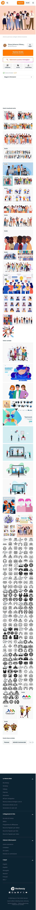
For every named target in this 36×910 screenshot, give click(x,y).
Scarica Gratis (18, 52)
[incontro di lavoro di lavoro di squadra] (18, 315)
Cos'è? (15, 73)
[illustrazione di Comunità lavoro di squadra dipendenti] (26, 570)
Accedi (27, 2)
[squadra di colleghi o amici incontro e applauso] (9, 599)
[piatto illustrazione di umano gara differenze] (8, 191)
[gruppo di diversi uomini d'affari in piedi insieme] (12, 363)
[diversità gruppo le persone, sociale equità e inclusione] (11, 126)
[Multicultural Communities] (10, 277)
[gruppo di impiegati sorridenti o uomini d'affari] (18, 179)
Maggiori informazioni (10, 76)
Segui (30, 46)
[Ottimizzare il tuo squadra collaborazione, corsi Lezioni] (12, 588)
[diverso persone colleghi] (11, 613)
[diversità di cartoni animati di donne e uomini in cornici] (8, 351)
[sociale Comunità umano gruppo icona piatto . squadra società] (6, 447)
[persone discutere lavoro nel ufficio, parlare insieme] (18, 215)
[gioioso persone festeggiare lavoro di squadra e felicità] (18, 416)
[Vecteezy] (3, 3)
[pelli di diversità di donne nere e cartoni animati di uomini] (18, 260)
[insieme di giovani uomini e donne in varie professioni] (18, 164)
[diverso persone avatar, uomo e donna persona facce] (18, 335)
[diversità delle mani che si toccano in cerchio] (8, 375)
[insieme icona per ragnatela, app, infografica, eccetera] (11, 574)
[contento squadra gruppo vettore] (18, 434)
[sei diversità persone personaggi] (9, 114)
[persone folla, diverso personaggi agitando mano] (18, 136)
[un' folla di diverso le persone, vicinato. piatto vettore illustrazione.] (12, 202)
